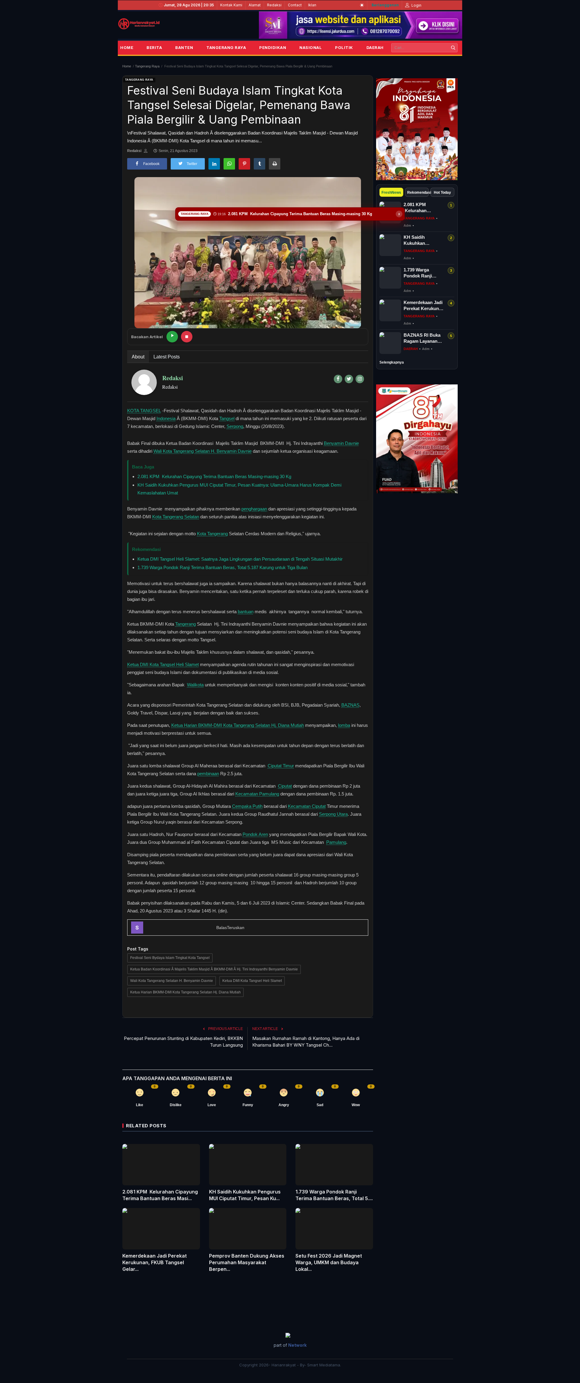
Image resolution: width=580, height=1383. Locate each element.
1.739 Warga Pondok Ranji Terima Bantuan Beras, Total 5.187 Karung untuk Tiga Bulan (222, 567)
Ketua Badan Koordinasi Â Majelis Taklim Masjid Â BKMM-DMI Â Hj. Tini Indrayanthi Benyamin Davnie (214, 969)
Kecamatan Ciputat (307, 806)
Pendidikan (272, 47)
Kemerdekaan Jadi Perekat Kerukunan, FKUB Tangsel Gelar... (154, 1262)
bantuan (245, 611)
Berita (154, 47)
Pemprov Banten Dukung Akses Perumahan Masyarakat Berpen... (246, 1262)
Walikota (195, 684)
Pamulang (336, 842)
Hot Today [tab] (442, 192)
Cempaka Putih (247, 806)
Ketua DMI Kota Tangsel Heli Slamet (163, 664)
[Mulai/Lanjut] (172, 336)
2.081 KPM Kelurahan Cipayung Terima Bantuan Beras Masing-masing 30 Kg (214, 476)
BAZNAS (350, 705)
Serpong (235, 426)
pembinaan (208, 773)
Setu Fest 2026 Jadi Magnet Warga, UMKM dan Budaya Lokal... (328, 1262)
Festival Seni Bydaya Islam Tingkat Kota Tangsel (170, 958)
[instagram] (360, 379)
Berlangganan (385, 5)
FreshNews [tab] (391, 192)
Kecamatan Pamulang (257, 793)
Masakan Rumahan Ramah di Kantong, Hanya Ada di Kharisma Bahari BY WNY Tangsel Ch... (305, 1041)
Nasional (310, 47)
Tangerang (185, 624)
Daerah (375, 47)
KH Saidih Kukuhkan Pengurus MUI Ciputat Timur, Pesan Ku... (245, 1195)
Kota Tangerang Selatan (175, 516)
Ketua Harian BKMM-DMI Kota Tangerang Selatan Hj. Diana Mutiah (237, 725)
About (138, 356)
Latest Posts (166, 356)
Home (126, 47)
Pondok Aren (255, 834)
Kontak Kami (231, 5)
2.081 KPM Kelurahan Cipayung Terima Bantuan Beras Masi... (160, 1195)
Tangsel (226, 418)
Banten (184, 47)
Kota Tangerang (212, 533)
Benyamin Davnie (341, 443)
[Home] (139, 24)
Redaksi (274, 5)
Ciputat (285, 786)
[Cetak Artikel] (274, 164)
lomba (344, 725)
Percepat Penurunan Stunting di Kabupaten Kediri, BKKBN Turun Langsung (183, 1041)
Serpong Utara (333, 814)
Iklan (312, 5)
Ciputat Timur (281, 765)
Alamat (255, 5)
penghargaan (254, 508)
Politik (344, 47)
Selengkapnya (391, 362)
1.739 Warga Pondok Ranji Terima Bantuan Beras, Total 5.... (334, 1195)
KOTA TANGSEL (144, 410)
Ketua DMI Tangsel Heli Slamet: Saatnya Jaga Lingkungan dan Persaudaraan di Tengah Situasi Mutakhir (240, 559)
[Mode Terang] (362, 5)
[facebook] (338, 379)
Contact (295, 5)
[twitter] (349, 379)
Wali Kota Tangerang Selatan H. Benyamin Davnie (202, 451)
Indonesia (166, 418)
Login (416, 5)
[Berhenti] (186, 336)
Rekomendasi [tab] (418, 192)
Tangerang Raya (226, 47)
